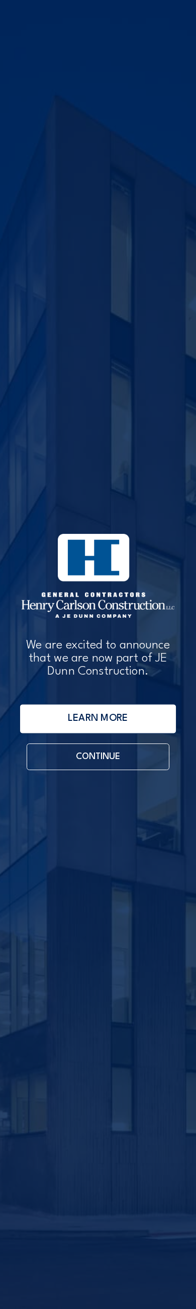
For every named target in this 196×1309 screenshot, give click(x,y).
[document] (98, 654)
